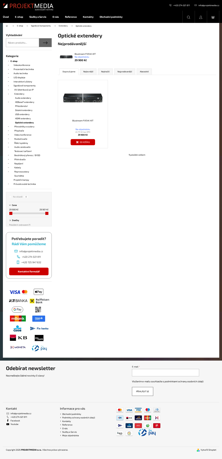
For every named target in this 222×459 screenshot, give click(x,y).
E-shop (14, 61)
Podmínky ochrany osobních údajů (78, 417)
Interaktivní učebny (23, 81)
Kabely (17, 167)
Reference (67, 424)
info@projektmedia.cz (209, 5)
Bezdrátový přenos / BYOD (27, 155)
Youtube (14, 424)
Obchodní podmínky (71, 414)
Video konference (22, 134)
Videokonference (22, 65)
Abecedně (144, 71)
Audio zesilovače (22, 147)
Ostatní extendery (23, 110)
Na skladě (20, 196)
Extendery (19, 93)
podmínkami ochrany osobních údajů (184, 381)
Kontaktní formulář (29, 271)
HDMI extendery (23, 118)
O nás (65, 428)
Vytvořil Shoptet (208, 449)
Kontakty (66, 421)
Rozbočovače (20, 139)
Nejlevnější (88, 71)
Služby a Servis (69, 432)
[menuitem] (7, 17)
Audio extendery (23, 98)
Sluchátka (19, 175)
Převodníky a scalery (24, 126)
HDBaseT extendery (24, 102)
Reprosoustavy (21, 171)
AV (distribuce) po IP (24, 89)
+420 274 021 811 (181, 5)
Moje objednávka (70, 435)
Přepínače (19, 130)
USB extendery (22, 114)
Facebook (15, 420)
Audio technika (21, 73)
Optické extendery (24, 122)
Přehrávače (20, 159)
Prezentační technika (24, 69)
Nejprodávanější (124, 71)
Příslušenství (21, 106)
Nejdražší (105, 71)
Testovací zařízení (22, 151)
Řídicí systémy (21, 143)
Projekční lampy (21, 180)
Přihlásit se (142, 391)
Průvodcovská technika (25, 184)
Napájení (18, 163)
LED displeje (19, 77)
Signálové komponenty (25, 85)
